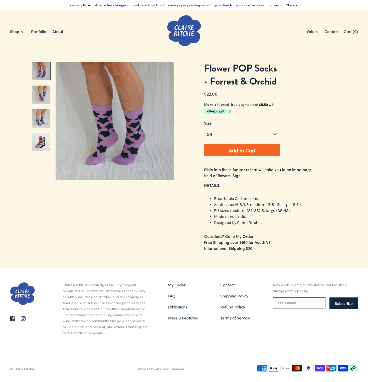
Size (208, 123)
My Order (245, 236)
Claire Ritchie (24, 368)
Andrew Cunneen (170, 368)
